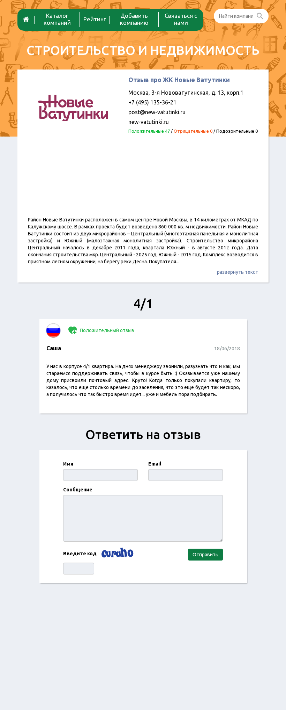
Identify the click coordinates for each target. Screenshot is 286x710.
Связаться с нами (181, 19)
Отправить (205, 554)
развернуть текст (237, 272)
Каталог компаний (57, 19)
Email (154, 464)
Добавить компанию (134, 19)
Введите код (80, 553)
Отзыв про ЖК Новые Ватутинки (179, 79)
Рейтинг (94, 19)
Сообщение (77, 489)
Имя (68, 464)
